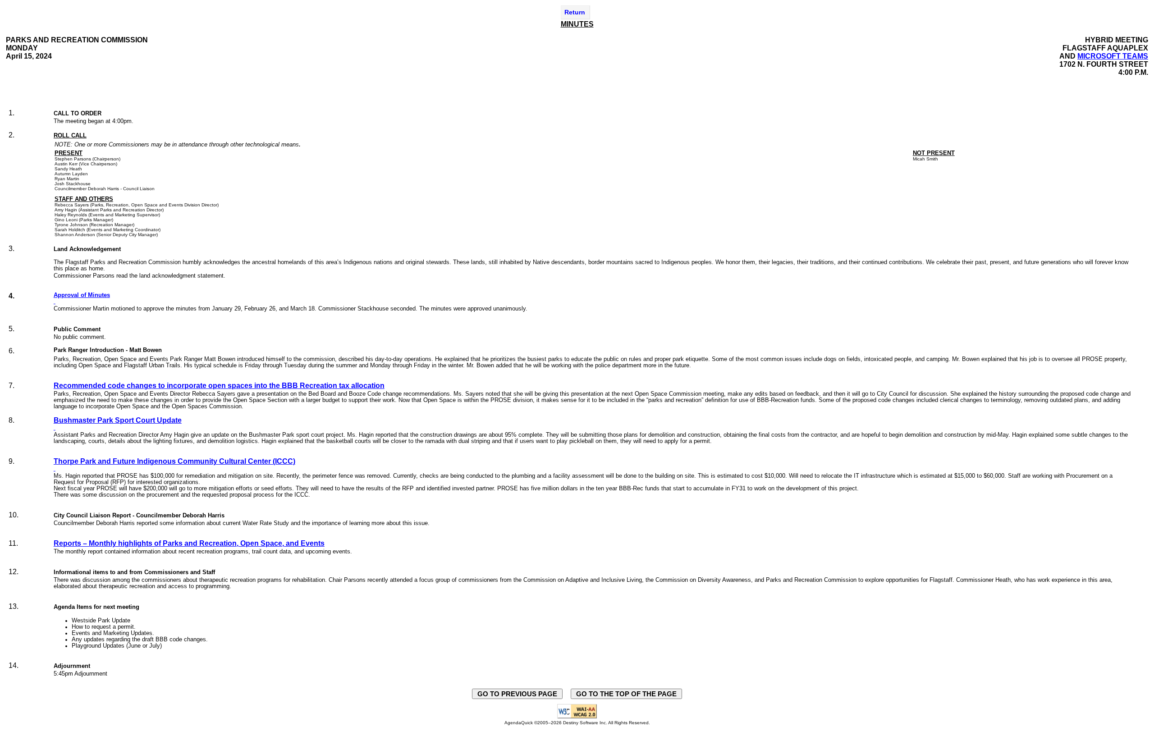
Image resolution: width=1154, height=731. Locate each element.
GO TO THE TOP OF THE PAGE (626, 694)
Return (574, 12)
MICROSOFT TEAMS (1112, 56)
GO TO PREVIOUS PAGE (517, 694)
